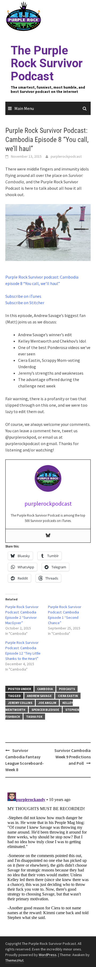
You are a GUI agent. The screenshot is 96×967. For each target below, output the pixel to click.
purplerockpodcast (66, 156)
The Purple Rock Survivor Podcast (47, 63)
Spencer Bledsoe (45, 710)
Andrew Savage (39, 696)
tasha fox (34, 717)
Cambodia (45, 689)
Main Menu (24, 108)
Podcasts (67, 689)
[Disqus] (48, 857)
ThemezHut (14, 960)
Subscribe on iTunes (23, 296)
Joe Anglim (47, 703)
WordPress (48, 954)
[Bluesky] (48, 535)
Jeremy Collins (20, 703)
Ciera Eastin (68, 696)
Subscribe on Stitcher (24, 302)
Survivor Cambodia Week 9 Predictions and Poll (72, 757)
